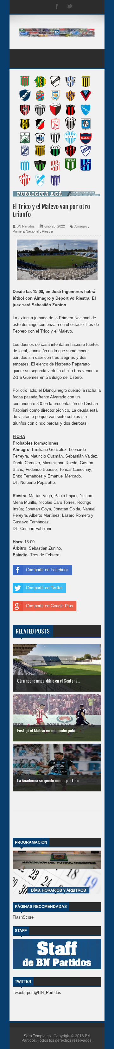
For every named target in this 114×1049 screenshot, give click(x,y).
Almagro (80, 226)
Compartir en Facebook (47, 569)
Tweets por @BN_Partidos (37, 992)
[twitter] (69, 7)
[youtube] (95, 7)
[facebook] (57, 7)
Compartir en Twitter (44, 587)
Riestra (47, 231)
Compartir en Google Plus (49, 605)
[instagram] (82, 7)
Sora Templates (37, 1036)
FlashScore (23, 917)
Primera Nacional (26, 231)
